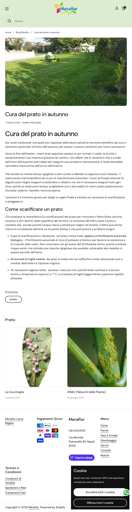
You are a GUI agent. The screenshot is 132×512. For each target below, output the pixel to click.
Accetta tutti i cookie (100, 492)
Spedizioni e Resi (15, 488)
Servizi (105, 445)
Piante (104, 430)
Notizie (105, 455)
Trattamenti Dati (15, 493)
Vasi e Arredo (109, 435)
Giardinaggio (109, 440)
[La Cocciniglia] (35, 357)
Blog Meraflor (22, 32)
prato (13, 299)
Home (8, 32)
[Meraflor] (66, 9)
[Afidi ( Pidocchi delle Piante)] (97, 357)
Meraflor (34, 507)
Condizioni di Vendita (13, 481)
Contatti (106, 450)
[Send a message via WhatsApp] (126, 493)
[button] (123, 8)
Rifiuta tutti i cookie (100, 503)
